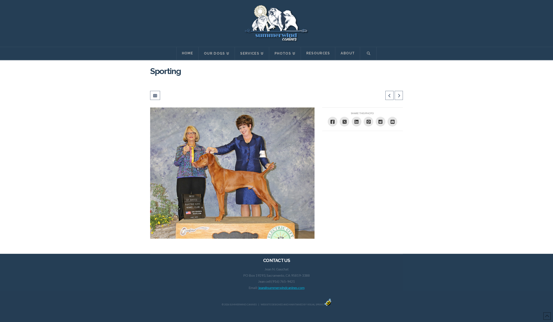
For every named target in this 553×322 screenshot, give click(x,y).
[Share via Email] (392, 121)
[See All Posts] (155, 95)
